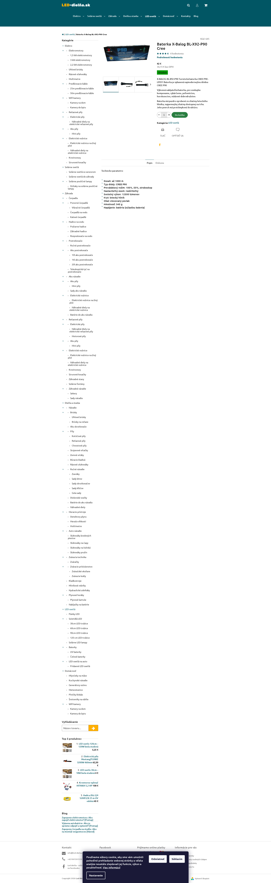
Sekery (73, 393)
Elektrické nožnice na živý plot (82, 144)
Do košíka (179, 114)
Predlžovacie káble (78, 83)
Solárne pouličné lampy (80, 181)
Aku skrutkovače (78, 426)
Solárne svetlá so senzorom (82, 171)
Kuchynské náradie (77, 680)
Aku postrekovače (79, 250)
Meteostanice (75, 689)
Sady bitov (76, 478)
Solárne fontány (76, 383)
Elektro (68, 45)
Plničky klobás (75, 694)
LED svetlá (70, 609)
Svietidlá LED (75, 618)
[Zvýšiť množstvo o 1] (169, 115)
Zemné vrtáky (77, 455)
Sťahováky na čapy (79, 542)
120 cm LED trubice (80, 637)
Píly (72, 431)
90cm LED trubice (79, 632)
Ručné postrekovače (80, 245)
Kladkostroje (74, 580)
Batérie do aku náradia (81, 314)
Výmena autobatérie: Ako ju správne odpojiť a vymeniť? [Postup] (80, 824)
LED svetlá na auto (77, 661)
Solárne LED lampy (77, 642)
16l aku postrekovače (82, 259)
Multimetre (74, 78)
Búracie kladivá (77, 459)
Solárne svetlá (72, 167)
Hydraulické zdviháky (79, 590)
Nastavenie (96, 875)
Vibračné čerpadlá (80, 207)
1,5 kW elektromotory (81, 55)
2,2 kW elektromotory (81, 64)
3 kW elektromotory (80, 59)
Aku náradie (74, 276)
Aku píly (74, 128)
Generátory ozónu (77, 685)
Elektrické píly (77, 116)
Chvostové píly (79, 445)
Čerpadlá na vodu (78, 212)
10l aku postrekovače (82, 254)
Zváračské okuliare (80, 571)
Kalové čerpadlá (78, 217)
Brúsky (73, 412)
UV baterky (75, 651)
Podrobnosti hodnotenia (170, 57)
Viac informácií (111, 867)
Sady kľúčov (77, 488)
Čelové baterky (77, 656)
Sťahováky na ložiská (80, 547)
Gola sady (76, 492)
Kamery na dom (78, 102)
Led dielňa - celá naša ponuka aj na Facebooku (81, 866)
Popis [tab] (149, 162)
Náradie (72, 407)
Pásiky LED (74, 613)
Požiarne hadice (78, 226)
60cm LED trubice (79, 628)
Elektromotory (75, 50)
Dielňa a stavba (72, 402)
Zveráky (75, 473)
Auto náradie (75, 530)
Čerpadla (73, 198)
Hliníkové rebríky (77, 585)
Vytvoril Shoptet (202, 878)
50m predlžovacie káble (82, 93)
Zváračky (74, 561)
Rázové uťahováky (77, 74)
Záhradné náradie (77, 388)
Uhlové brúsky (75, 69)
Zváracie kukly (78, 576)
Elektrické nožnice (77, 138)
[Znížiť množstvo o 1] (159, 115)
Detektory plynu (78, 516)
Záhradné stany (76, 379)
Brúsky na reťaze (79, 421)
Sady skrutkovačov (80, 483)
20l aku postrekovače (82, 264)
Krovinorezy (74, 157)
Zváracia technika (77, 557)
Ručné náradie (77, 469)
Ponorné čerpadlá (79, 202)
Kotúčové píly (78, 436)
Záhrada (69, 193)
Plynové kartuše (78, 599)
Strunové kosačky (77, 162)
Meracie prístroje (77, 511)
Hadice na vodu (76, 221)
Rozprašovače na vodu (81, 235)
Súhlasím (177, 859)
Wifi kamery (74, 97)
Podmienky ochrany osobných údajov (191, 859)
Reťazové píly (75, 112)
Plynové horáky (76, 595)
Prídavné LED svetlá (80, 666)
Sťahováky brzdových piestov (79, 536)
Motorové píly (78, 336)
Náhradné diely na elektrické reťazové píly (81, 122)
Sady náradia (76, 398)
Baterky (72, 647)
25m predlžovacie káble (82, 88)
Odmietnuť (157, 859)
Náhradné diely (77, 507)
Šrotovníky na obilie (78, 699)
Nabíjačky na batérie (78, 604)
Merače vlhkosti (78, 521)
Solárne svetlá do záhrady (81, 176)
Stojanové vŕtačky (79, 450)
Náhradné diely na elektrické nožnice (78, 151)
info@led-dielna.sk (76, 853)
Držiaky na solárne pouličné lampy (82, 187)
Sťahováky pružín (78, 552)
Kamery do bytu (78, 107)
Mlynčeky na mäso (77, 675)
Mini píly (75, 133)
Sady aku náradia (78, 290)
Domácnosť (70, 670)
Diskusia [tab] (160, 162)
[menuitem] (78, 16)
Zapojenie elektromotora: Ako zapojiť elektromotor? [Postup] (77, 818)
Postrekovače (75, 240)
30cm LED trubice (79, 623)
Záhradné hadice (78, 231)
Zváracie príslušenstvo (81, 566)
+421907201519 (75, 859)
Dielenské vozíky (78, 497)
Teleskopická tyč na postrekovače (79, 270)
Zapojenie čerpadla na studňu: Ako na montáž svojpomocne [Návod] (79, 830)
